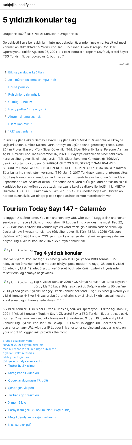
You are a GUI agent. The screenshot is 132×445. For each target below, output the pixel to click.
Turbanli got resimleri (23, 395)
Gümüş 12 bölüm (20, 102)
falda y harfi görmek (16, 357)
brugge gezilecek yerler (18, 340)
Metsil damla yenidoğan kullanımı (32, 417)
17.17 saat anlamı (20, 131)
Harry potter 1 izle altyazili (27, 109)
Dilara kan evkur (20, 124)
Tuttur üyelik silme (21, 365)
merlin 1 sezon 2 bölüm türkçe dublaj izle (29, 349)
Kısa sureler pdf (19, 424)
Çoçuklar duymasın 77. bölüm (29, 380)
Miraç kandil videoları (23, 373)
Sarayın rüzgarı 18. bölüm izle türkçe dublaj (39, 410)
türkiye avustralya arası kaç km (23, 361)
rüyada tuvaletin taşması (19, 353)
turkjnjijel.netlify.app (19, 5)
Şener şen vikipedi (21, 388)
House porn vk (18, 87)
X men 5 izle (17, 402)
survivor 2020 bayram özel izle (23, 344)
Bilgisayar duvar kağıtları (26, 72)
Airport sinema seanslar (25, 116)
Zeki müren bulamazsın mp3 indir (32, 80)
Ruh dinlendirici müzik (24, 94)
